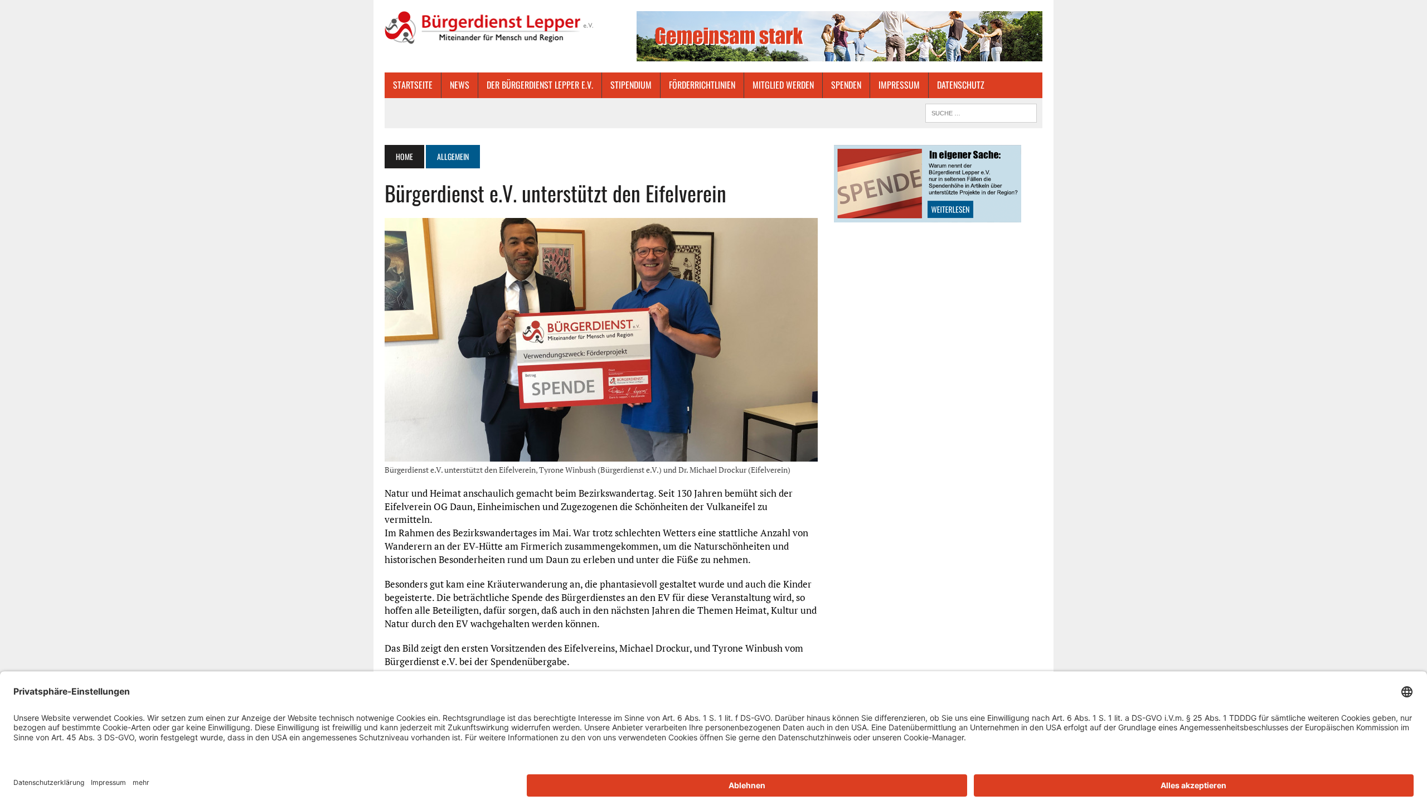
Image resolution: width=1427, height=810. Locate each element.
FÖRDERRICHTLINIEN (702, 84)
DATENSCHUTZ (960, 84)
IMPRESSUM (899, 84)
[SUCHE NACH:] (981, 111)
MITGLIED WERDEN (783, 84)
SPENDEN (846, 84)
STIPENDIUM (631, 84)
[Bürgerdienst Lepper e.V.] (489, 27)
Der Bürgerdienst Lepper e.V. (540, 84)
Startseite (413, 84)
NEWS (459, 84)
